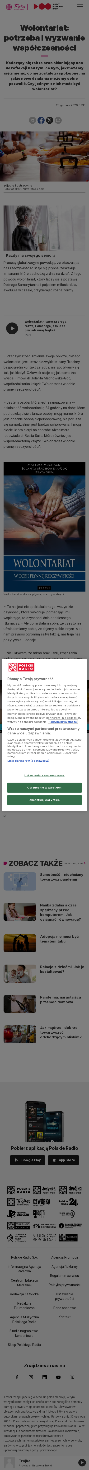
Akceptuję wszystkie (44, 800)
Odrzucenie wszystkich (44, 787)
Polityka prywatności (62, 721)
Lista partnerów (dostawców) (28, 760)
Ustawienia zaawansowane (44, 775)
